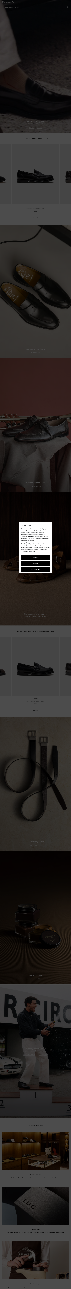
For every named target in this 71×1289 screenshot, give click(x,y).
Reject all (35, 563)
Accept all (35, 557)
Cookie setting (35, 569)
